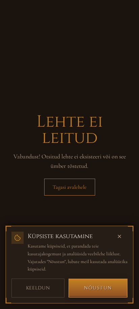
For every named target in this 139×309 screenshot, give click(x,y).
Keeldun (38, 288)
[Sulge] (122, 236)
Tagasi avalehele (70, 187)
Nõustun (98, 288)
